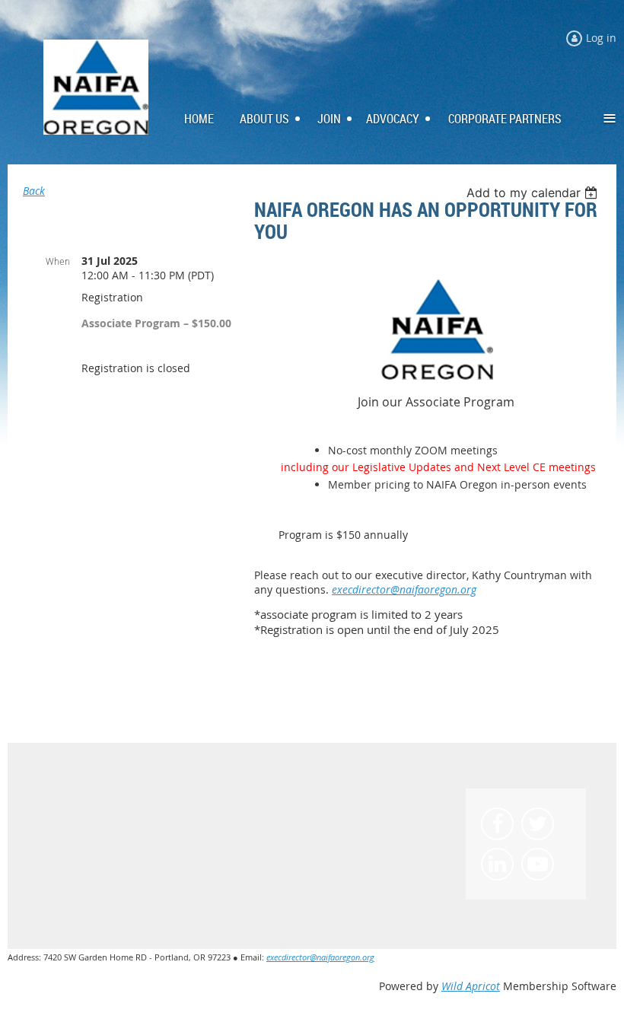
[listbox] (533, 192)
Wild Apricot (470, 986)
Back (34, 190)
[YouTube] (537, 864)
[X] (537, 823)
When (58, 261)
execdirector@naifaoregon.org (404, 589)
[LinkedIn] (497, 864)
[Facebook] (497, 823)
